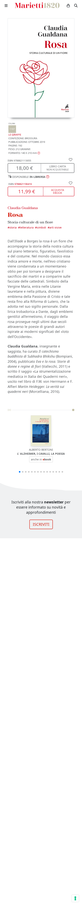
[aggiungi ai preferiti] (70, 159)
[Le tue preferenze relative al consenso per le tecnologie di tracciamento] (75, 898)
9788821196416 (23, 184)
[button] (24, 153)
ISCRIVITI (41, 524)
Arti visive (55, 227)
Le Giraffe (14, 129)
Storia (13, 227)
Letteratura (27, 227)
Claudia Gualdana (23, 208)
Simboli (41, 227)
